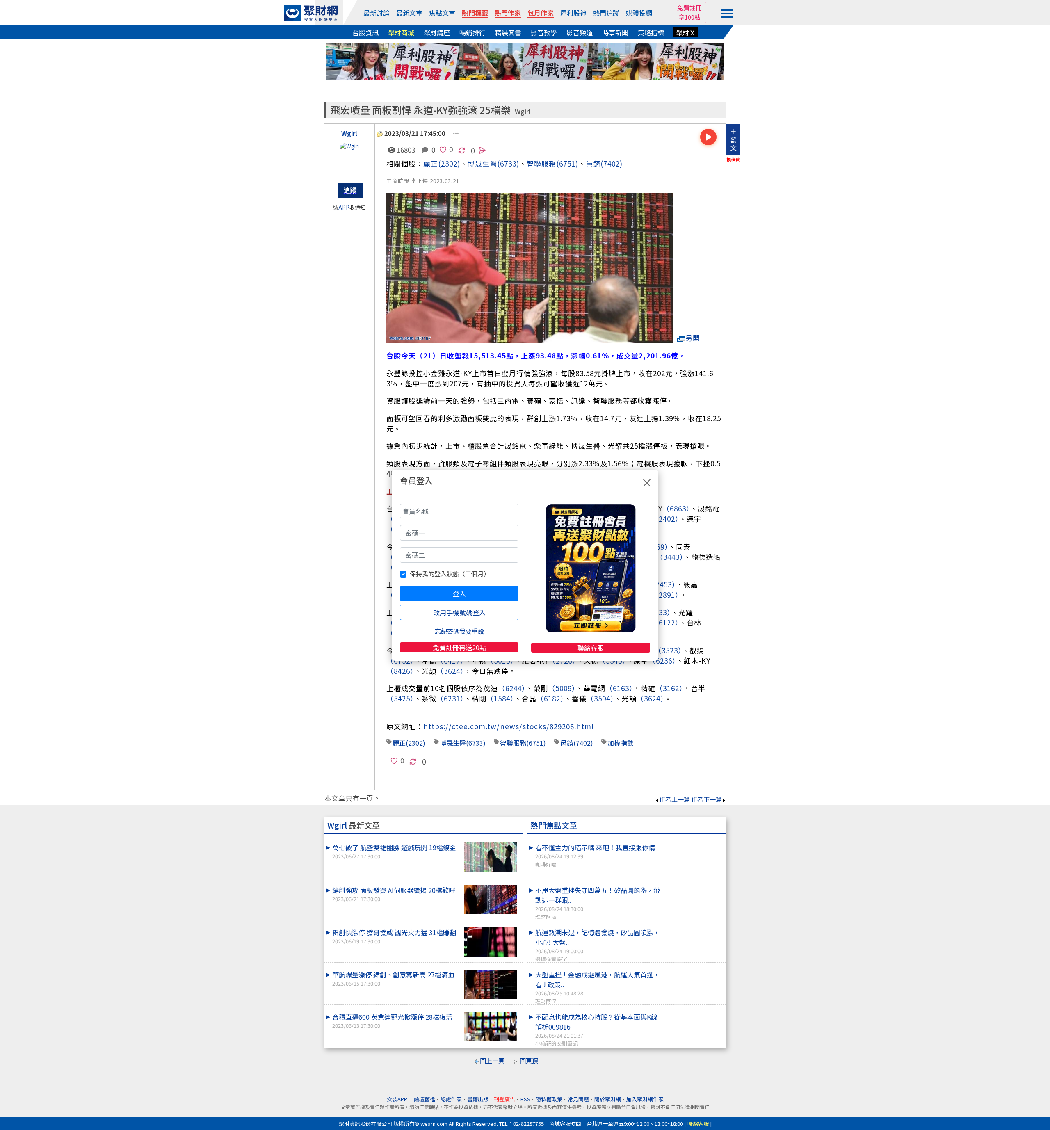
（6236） (662, 660)
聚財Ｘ (686, 32)
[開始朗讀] (708, 137)
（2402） (665, 519)
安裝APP (398, 1099)
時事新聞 (615, 32)
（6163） (619, 688)
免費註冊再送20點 (459, 647)
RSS (525, 1099)
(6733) (508, 163)
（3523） (668, 650)
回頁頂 (529, 1060)
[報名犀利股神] (525, 61)
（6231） (450, 698)
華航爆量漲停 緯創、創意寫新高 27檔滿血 (393, 978)
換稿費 (733, 159)
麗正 (430, 163)
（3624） (450, 671)
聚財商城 (401, 32)
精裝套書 (508, 32)
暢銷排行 (472, 32)
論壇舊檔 (424, 1099)
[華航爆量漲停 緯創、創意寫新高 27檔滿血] (490, 984)
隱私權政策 (549, 1099)
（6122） (665, 622)
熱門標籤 (475, 13)
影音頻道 (579, 32)
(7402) (611, 163)
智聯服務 (541, 163)
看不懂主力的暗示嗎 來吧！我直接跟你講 (595, 855)
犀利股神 (573, 13)
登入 (459, 593)
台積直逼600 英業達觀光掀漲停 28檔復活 (392, 1021)
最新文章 (409, 13)
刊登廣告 (504, 1099)
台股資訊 (365, 32)
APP (343, 207)
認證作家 (451, 1099)
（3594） (600, 698)
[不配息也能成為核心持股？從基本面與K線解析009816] (693, 1012)
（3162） (669, 688)
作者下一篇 (706, 799)
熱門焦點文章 (553, 825)
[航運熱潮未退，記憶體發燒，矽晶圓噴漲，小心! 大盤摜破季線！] (693, 927)
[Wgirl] (349, 158)
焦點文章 (442, 13)
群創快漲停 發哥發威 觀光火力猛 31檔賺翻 (394, 936)
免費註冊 (689, 7)
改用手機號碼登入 (459, 612)
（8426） (400, 671)
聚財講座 (437, 32)
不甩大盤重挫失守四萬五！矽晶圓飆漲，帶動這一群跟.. (597, 902)
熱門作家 (508, 13)
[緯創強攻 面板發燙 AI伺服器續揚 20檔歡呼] (490, 899)
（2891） (665, 594)
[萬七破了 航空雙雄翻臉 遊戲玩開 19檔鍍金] (490, 857)
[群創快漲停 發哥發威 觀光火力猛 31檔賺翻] (490, 942)
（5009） (562, 688)
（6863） (676, 508)
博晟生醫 (453, 743)
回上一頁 (492, 1060)
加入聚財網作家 (645, 1099)
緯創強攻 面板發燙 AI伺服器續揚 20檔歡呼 (393, 894)
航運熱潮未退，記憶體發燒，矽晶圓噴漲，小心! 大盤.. (597, 945)
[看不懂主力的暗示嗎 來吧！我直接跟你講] (693, 842)
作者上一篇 (674, 799)
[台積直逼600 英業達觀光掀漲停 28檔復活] (490, 1026)
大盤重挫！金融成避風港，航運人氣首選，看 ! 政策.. (597, 987)
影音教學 (544, 32)
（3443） (670, 557)
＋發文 (733, 139)
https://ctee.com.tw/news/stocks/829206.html (508, 726)
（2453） (662, 584)
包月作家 (540, 13)
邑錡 (593, 163)
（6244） (512, 688)
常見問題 (578, 1099)
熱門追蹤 (606, 13)
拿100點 (689, 17)
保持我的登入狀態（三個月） (450, 573)
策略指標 (651, 32)
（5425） (400, 698)
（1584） (500, 698)
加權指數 (620, 743)
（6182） (550, 698)
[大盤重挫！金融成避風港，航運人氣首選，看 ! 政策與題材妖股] (693, 970)
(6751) (567, 163)
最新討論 (376, 13)
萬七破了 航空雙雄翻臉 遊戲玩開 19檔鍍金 (394, 851)
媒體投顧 (639, 13)
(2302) (449, 163)
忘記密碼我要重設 (459, 631)
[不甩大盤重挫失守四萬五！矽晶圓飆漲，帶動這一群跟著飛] (693, 885)
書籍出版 (477, 1099)
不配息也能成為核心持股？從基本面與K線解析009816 (596, 1029)
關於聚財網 (607, 1099)
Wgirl (522, 111)
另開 (692, 338)
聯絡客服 (591, 648)
